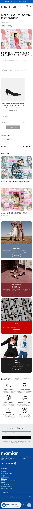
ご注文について (4, 475)
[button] (23, 6)
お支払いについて (5, 477)
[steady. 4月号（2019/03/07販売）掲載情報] (16, 199)
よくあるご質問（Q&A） (7, 473)
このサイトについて (5, 484)
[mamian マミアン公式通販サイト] (9, 6)
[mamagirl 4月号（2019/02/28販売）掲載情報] (16, 167)
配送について (4, 478)
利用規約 (3, 482)
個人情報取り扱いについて (7, 486)
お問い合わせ (4, 471)
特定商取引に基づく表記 (6, 488)
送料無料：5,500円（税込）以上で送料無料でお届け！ (16, 1)
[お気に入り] (20, 6)
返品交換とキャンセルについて (8, 480)
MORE (3, 25)
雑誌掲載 (9, 25)
